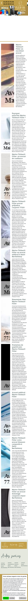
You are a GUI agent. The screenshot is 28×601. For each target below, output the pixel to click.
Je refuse (12, 598)
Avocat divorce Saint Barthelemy (17, 565)
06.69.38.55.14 (8, 4)
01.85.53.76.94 (8, 2)
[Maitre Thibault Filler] (20, 5)
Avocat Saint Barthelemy (24, 564)
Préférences (23, 598)
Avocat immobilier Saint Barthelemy (11, 565)
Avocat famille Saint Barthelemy (4, 565)
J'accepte (6, 598)
